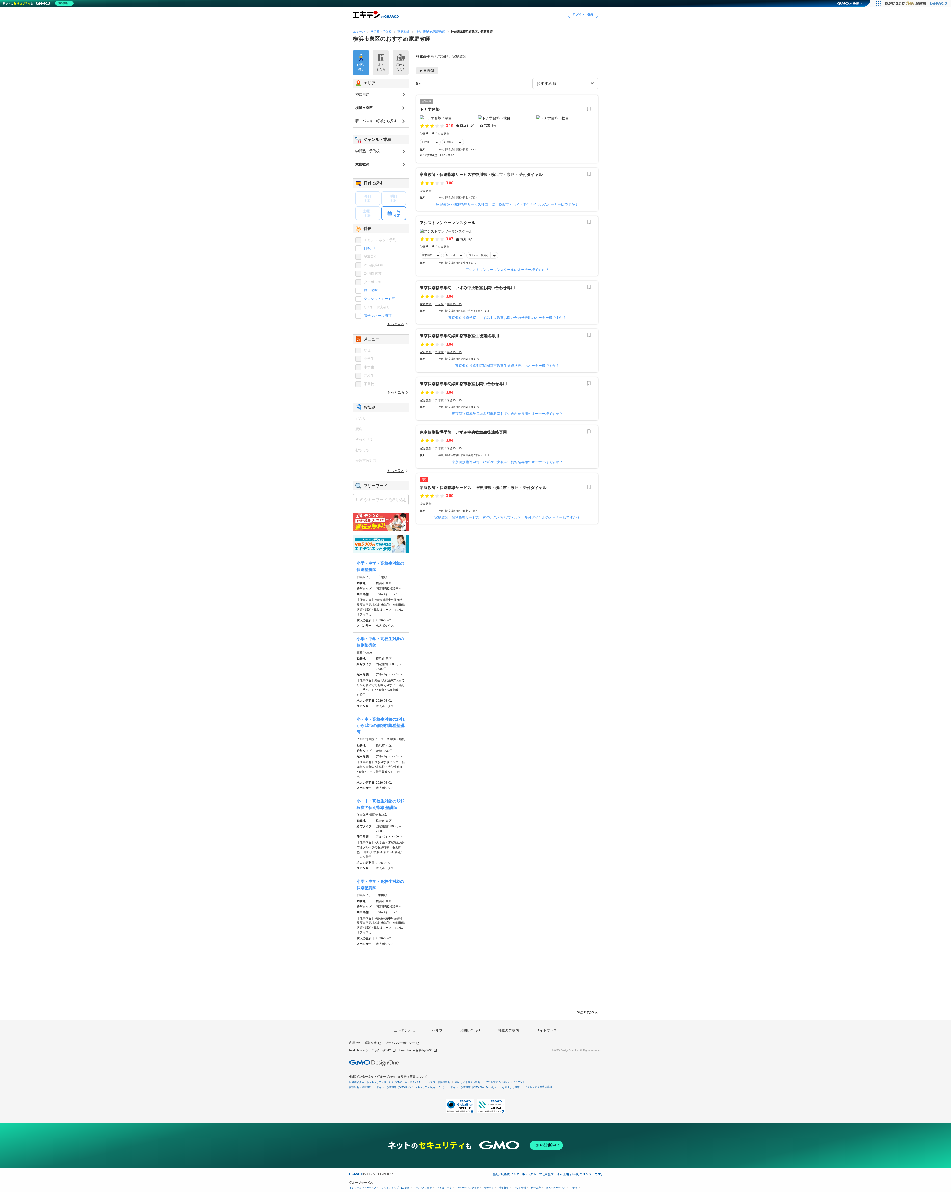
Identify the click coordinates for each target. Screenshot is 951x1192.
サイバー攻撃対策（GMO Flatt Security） (474, 1087)
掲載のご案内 (508, 1030)
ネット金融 (520, 1187)
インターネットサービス (362, 1187)
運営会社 (371, 1043)
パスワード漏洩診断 (439, 1082)
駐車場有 (449, 142)
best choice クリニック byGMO (370, 1050)
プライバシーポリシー (400, 1043)
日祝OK (426, 142)
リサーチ (489, 1187)
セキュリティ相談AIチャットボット (505, 1081)
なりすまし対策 (511, 1087)
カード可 (450, 255)
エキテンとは (404, 1030)
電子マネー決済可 (478, 255)
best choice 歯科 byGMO (415, 1050)
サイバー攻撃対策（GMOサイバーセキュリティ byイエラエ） (411, 1087)
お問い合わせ (470, 1030)
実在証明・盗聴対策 (360, 1087)
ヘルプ (437, 1030)
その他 (574, 1187)
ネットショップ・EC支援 (395, 1187)
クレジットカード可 (379, 299)
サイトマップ (546, 1030)
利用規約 (355, 1043)
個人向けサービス (556, 1187)
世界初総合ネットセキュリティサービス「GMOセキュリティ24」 (386, 1082)
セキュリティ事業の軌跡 (538, 1086)
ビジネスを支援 (423, 1187)
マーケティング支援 (468, 1187)
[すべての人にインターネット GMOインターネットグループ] (916, 3)
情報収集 (504, 1187)
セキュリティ (444, 1187)
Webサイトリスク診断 (467, 1082)
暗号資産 (536, 1187)
